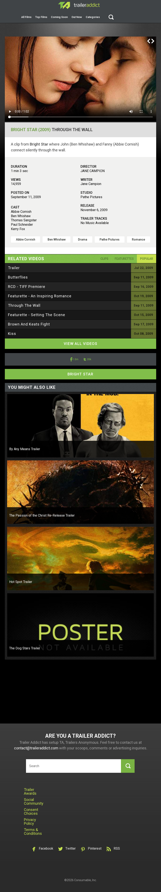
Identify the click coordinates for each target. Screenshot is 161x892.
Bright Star (80, 374)
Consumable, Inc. (85, 880)
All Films (26, 17)
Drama (82, 239)
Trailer (14, 268)
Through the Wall (24, 305)
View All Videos (80, 343)
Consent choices (31, 811)
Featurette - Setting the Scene (36, 315)
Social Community (33, 801)
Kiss (12, 333)
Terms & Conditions (33, 831)
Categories (93, 17)
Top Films (41, 17)
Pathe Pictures (109, 239)
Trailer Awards (30, 791)
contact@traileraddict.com (36, 748)
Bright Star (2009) (31, 129)
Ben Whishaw (57, 239)
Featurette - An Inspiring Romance (39, 296)
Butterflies (18, 277)
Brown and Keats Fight (29, 324)
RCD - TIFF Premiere (26, 286)
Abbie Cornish (25, 239)
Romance (138, 239)
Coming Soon (59, 17)
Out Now (76, 17)
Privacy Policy (30, 821)
